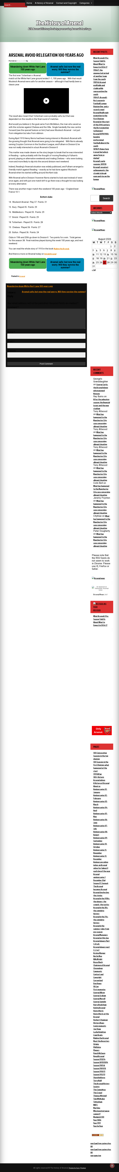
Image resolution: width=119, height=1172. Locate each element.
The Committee (99, 1089)
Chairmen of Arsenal (101, 965)
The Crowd (97, 1092)
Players (96, 1050)
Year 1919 (97, 1123)
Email (10, 341)
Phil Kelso (97, 1047)
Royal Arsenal (98, 1056)
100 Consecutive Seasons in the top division (100, 755)
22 (111, 258)
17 (93, 258)
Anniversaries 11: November (100, 851)
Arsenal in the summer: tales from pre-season (101, 928)
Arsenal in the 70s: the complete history (100, 919)
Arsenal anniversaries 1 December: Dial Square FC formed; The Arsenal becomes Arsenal (100, 882)
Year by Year (98, 1126)
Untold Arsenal (50, 253)
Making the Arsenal (101, 1038)
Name (11, 332)
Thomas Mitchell (100, 1095)
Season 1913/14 (99, 1059)
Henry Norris (98, 1010)
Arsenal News (98, 594)
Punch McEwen (99, 1053)
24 (93, 262)
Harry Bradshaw (100, 1004)
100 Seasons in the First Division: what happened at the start (101, 766)
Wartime (96, 1107)
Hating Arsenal (99, 1007)
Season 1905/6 (99, 1065)
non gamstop (95, 1155)
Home (29, 3)
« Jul (93, 269)
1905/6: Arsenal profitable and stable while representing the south (100, 88)
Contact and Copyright (66, 3)
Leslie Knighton (99, 1032)
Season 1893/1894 (100, 1062)
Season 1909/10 (99, 1068)
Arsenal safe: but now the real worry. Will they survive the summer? (54, 291)
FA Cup (96, 986)
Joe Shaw (97, 1029)
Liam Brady (97, 1035)
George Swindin (99, 1001)
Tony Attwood (35, 61)
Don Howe (97, 983)
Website (11, 351)
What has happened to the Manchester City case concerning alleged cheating (100, 420)
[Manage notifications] (112, 1165)
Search (106, 198)
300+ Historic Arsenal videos (99, 778)
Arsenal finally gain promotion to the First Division (100, 115)
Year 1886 (97, 1120)
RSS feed (97, 610)
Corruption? (98, 980)
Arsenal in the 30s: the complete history (100, 910)
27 (104, 262)
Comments (97, 971)
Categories (85, 3)
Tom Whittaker (99, 1098)
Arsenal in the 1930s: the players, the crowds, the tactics (101, 901)
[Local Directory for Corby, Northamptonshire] (97, 1135)
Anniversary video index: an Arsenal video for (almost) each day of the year (101, 866)
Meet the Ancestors (101, 1041)
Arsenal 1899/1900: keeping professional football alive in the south (101, 139)
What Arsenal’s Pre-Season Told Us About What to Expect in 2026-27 (101, 621)
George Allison (99, 992)
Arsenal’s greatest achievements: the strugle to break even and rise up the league (101, 173)
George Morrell (99, 998)
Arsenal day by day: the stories (101, 894)
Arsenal (22, 276)
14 (108, 254)
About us (96, 786)
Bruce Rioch (98, 962)
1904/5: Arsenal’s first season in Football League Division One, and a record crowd (100, 103)
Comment (13, 307)
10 (93, 254)
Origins (96, 1044)
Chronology (98, 968)
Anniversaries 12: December (100, 857)
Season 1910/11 (99, 1071)
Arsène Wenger (99, 953)
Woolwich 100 (98, 1117)
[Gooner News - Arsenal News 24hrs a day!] (98, 229)
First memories (99, 989)
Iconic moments (99, 1025)
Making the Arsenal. (61, 248)
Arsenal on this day (101, 937)
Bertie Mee (97, 956)
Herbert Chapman (100, 1019)
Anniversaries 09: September (100, 839)
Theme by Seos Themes (77, 1168)
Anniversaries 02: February (100, 797)
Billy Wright (97, 959)
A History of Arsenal (44, 3)
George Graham (99, 995)
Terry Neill (97, 1080)
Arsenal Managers (100, 934)
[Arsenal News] (98, 188)
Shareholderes (99, 1077)
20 (104, 258)
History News (98, 1022)
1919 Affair (97, 774)
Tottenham (97, 1101)
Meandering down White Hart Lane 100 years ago (30, 286)
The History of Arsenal (59, 22)
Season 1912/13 (99, 1074)
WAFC (95, 1104)
